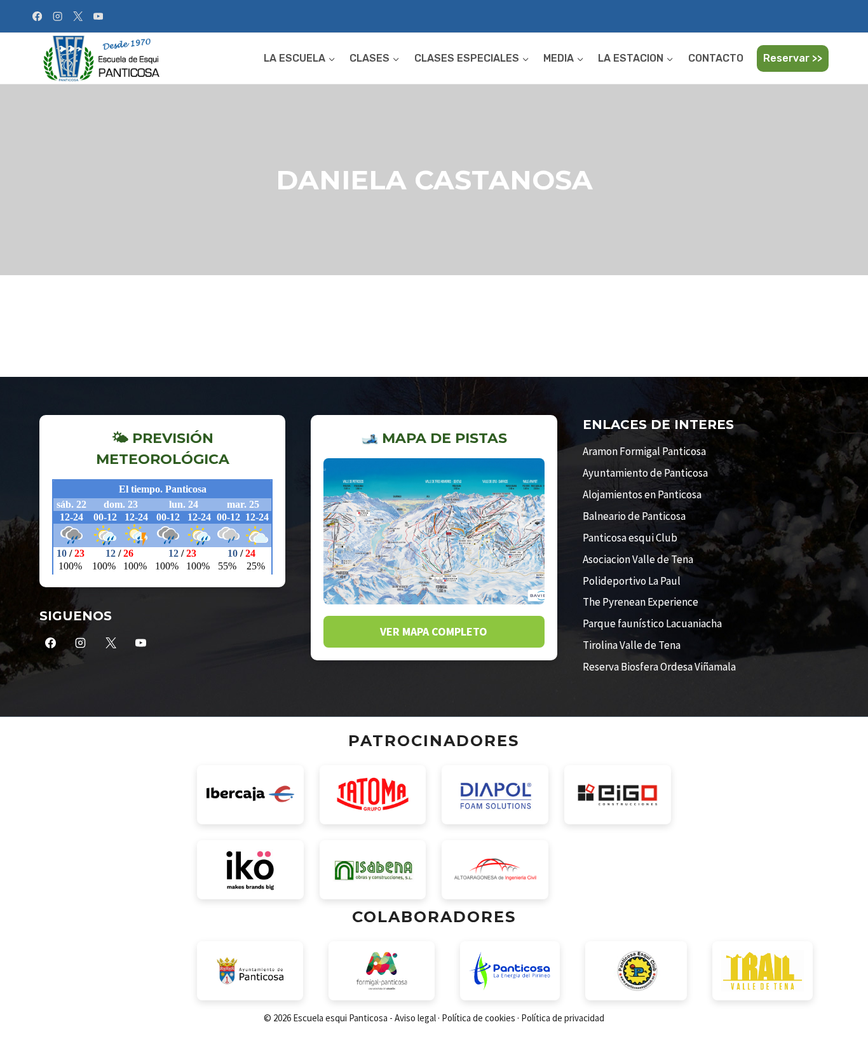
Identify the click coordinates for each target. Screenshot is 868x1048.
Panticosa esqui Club (630, 538)
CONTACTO (715, 58)
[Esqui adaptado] (831, 17)
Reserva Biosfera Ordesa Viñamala (659, 667)
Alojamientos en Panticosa (642, 494)
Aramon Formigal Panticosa (644, 451)
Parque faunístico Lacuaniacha (652, 623)
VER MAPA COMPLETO (433, 631)
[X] (78, 16)
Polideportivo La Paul (632, 581)
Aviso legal (415, 1018)
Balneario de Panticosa (634, 516)
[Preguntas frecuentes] (825, 17)
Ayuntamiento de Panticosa (645, 473)
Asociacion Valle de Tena (638, 559)
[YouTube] (98, 16)
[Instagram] (57, 16)
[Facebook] (37, 16)
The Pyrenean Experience (640, 602)
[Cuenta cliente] (837, 17)
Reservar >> (792, 58)
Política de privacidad (562, 1018)
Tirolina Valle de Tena (632, 645)
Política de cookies (478, 1018)
